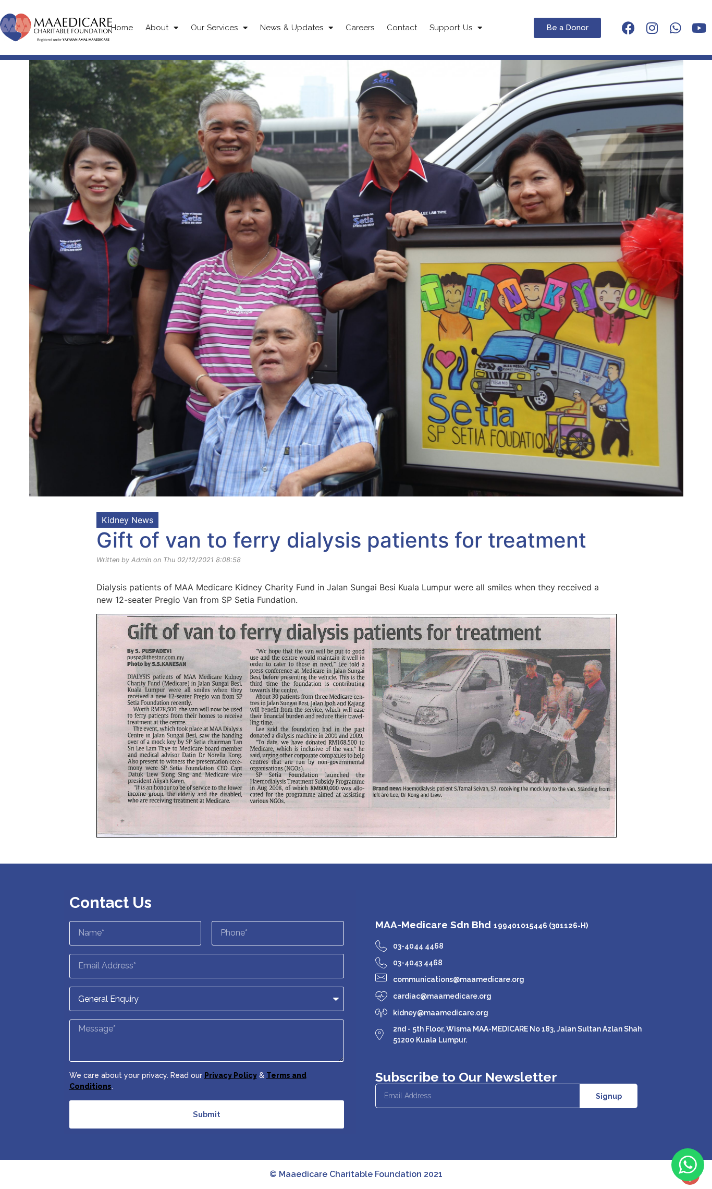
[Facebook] (628, 27)
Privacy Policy (230, 1075)
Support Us (450, 27)
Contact (402, 27)
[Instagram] (652, 27)
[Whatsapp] (675, 27)
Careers (360, 27)
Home (122, 27)
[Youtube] (699, 27)
